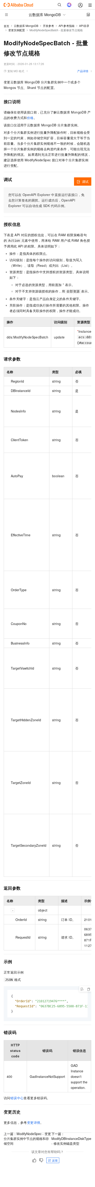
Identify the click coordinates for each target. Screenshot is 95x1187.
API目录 (84, 26)
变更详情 (33, 1122)
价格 (30, 117)
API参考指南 (66, 26)
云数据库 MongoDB (26, 26)
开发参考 (48, 26)
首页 (6, 26)
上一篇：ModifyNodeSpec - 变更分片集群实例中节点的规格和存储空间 (27, 1138)
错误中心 (17, 1098)
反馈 (55, 1160)
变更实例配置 (16, 30)
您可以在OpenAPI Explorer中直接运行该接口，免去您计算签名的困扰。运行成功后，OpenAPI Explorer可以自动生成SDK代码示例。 (46, 200)
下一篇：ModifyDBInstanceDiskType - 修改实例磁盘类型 (71, 1138)
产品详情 (82, 71)
